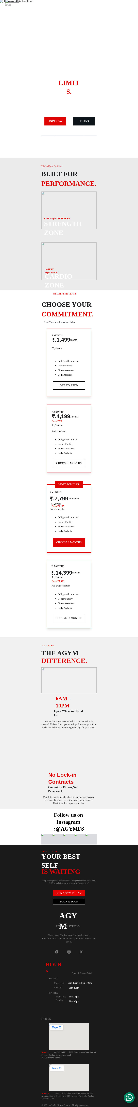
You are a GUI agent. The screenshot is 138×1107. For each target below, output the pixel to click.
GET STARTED (69, 385)
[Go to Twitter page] (81, 952)
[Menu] (131, 7)
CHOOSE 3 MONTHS (69, 463)
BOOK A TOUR (69, 901)
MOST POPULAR (68, 484)
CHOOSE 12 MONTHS (69, 617)
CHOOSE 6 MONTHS (69, 542)
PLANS (84, 121)
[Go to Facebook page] (58, 952)
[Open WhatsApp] (129, 1097)
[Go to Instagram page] (70, 952)
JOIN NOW (55, 121)
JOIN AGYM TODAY (68, 893)
